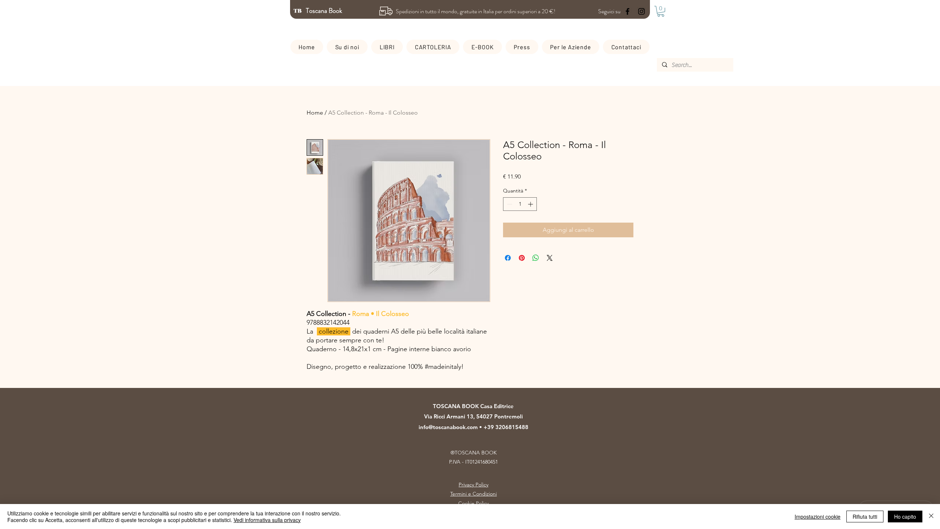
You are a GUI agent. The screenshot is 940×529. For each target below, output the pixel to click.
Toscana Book (325, 10)
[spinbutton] (520, 204)
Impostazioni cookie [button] (817, 516)
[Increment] (531, 204)
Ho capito (905, 516)
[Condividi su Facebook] (507, 257)
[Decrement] (508, 204)
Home (315, 112)
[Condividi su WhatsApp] (535, 257)
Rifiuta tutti (865, 516)
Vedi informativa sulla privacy (267, 519)
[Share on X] (549, 257)
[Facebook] (627, 11)
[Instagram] (641, 11)
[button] (660, 11)
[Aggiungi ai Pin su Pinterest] (521, 257)
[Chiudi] (931, 516)
